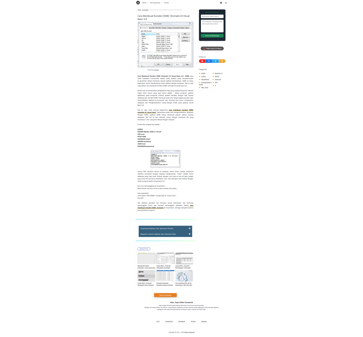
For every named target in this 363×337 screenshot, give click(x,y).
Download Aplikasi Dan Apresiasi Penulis (157, 228)
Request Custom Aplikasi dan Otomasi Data (158, 234)
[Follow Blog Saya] (222, 61)
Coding (203, 76)
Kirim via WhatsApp (212, 36)
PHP (216, 82)
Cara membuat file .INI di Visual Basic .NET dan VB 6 (183, 284)
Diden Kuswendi (189, 332)
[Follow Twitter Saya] (215, 61)
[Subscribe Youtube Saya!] (202, 61)
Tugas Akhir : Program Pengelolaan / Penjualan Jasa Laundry (183, 268)
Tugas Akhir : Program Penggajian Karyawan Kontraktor (163, 268)
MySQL (217, 76)
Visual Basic (145, 28)
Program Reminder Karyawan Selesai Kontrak (164, 284)
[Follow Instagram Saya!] (209, 61)
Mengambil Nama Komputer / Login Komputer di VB (146, 268)
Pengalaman (205, 79)
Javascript (218, 79)
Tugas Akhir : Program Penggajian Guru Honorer (146, 284)
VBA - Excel (204, 87)
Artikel (203, 73)
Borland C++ (219, 73)
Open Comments (165, 295)
